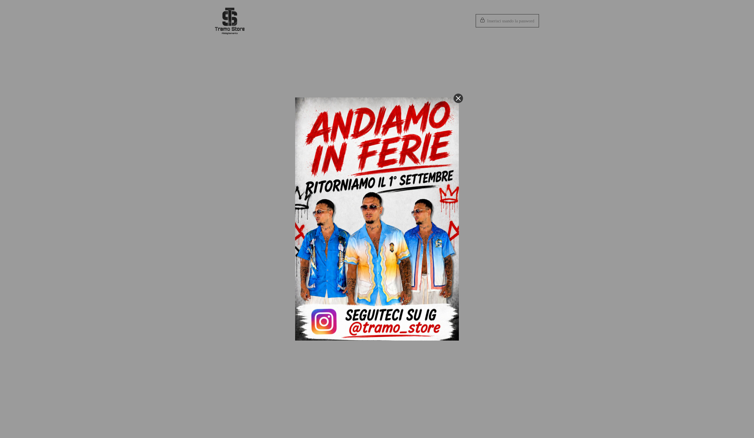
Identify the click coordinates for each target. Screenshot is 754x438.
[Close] (458, 98)
